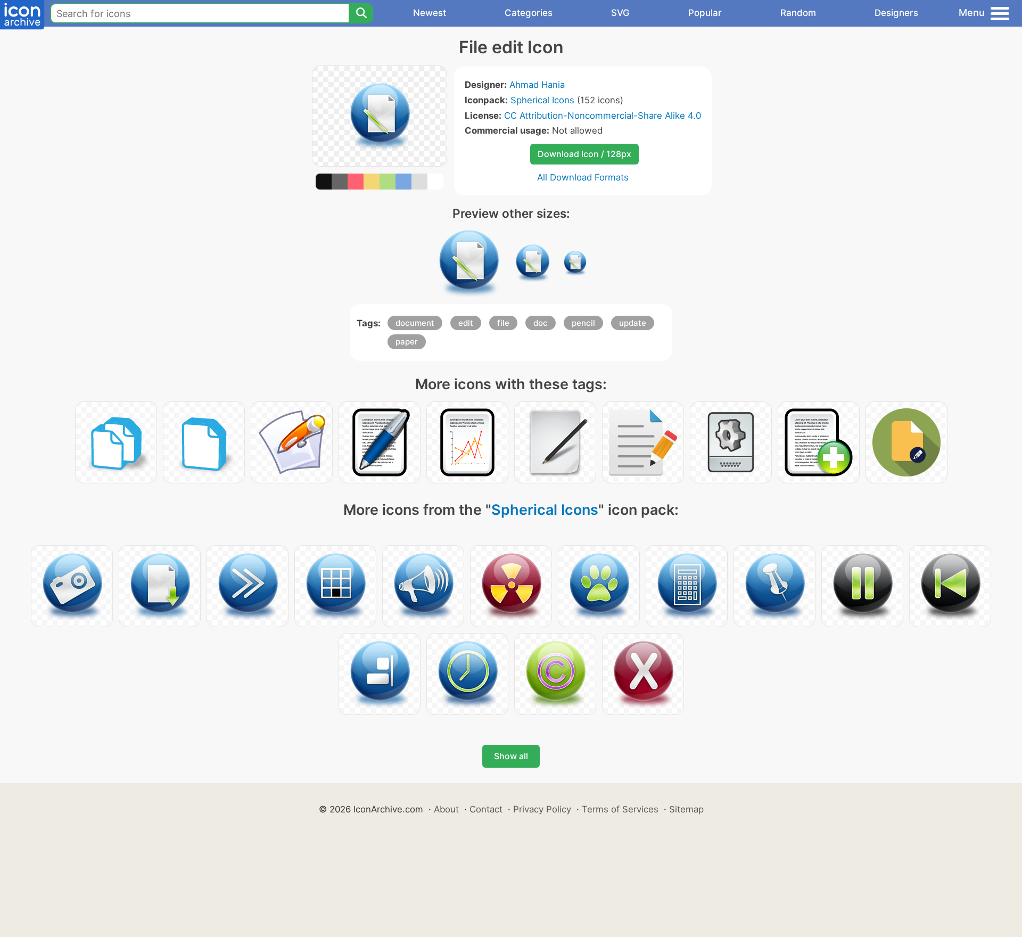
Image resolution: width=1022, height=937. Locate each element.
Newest (429, 12)
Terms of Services (620, 809)
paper (406, 341)
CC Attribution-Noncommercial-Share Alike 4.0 (602, 115)
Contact (485, 809)
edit (465, 323)
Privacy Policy (542, 809)
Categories (529, 12)
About (446, 809)
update (632, 323)
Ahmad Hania (537, 84)
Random (798, 12)
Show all (511, 756)
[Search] (361, 13)
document (414, 323)
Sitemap (686, 809)
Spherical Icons (542, 100)
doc (540, 323)
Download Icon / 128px (584, 154)
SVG (620, 12)
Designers (896, 12)
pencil (583, 323)
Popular (705, 12)
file (503, 323)
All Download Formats (583, 177)
